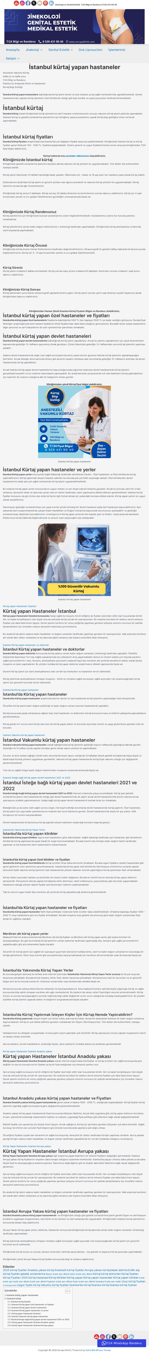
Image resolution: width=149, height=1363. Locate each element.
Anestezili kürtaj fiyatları (69, 1270)
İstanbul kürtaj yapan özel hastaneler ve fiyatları (32, 1304)
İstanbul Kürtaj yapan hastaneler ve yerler (30, 1310)
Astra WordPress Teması (98, 1350)
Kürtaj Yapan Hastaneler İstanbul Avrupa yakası (27, 1146)
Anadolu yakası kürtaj (41, 1270)
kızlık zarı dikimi (21, 1281)
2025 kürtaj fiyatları (15, 1270)
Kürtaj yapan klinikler (126, 1277)
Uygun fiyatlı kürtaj (28, 1285)
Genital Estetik (58, 50)
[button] (40, 49)
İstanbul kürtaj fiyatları (123, 1285)
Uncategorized (9, 1285)
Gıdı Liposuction (90, 50)
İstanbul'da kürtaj (80, 1285)
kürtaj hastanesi (38, 1277)
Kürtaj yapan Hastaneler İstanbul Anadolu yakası (27, 1051)
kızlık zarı (8, 1281)
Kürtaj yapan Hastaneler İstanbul (19, 606)
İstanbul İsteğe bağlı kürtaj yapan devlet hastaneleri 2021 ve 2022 (36, 777)
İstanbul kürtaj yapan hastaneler (22, 1295)
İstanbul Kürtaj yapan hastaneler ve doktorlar (26, 645)
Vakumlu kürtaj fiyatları (55, 1285)
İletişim (11, 58)
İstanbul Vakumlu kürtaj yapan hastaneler (24, 735)
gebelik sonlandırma (33, 1273)
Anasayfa (12, 50)
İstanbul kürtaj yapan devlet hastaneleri (29, 1308)
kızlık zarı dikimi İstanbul (91, 1281)
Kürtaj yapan (75, 1277)
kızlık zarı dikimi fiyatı (67, 1281)
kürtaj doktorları (111, 1273)
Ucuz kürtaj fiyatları (133, 1281)
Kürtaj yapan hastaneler (97, 1277)
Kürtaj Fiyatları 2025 (15, 1277)
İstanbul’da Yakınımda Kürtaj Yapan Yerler (24, 829)
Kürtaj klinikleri (57, 1277)
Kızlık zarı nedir (113, 1281)
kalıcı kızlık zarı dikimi (81, 1274)
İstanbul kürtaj (100, 1285)
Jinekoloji (32, 50)
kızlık (141, 1277)
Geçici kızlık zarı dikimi (57, 1274)
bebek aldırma (118, 1270)
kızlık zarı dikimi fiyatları (42, 1281)
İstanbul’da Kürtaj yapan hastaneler (21, 690)
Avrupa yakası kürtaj (97, 1270)
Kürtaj (96, 1273)
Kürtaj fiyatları (130, 1273)
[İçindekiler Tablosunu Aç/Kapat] (66, 1291)
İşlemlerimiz (116, 50)
